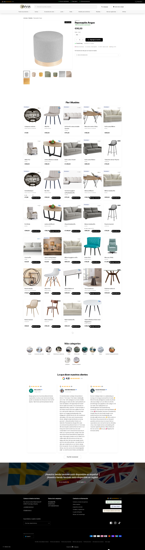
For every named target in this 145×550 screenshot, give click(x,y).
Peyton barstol (109, 224)
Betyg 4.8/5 (113, 46)
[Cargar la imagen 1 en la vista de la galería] (26, 74)
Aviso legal (107, 541)
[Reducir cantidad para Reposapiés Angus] (76, 40)
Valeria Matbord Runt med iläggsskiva (92, 320)
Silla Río (47, 126)
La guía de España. (77, 512)
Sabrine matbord (110, 288)
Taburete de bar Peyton (112, 159)
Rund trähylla (29, 288)
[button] (25, 11)
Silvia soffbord (89, 190)
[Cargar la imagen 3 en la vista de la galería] (41, 74)
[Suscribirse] (49, 523)
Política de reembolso (55, 541)
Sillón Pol (27, 159)
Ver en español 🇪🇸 (64, 482)
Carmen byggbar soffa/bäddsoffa (70, 192)
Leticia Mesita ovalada (51, 159)
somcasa (25, 18)
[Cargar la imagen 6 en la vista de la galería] (62, 74)
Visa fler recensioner (72, 457)
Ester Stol (87, 257)
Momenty (77, 546)
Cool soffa (28, 257)
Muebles (30, 18)
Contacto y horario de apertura (80, 502)
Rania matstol (29, 319)
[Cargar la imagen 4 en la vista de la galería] (48, 74)
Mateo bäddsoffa (90, 224)
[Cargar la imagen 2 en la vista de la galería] (34, 74)
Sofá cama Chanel (70, 159)
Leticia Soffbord (49, 224)
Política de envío (87, 541)
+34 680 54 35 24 (28, 507)
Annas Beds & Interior (44, 541)
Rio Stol (47, 190)
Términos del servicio (77, 541)
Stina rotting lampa (50, 257)
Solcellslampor (29, 190)
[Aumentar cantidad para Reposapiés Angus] (83, 40)
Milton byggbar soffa (71, 257)
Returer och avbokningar (79, 514)
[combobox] (66, 6)
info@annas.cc (27, 510)
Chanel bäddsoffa (70, 224)
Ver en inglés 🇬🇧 (81, 482)
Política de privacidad (66, 541)
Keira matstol (49, 319)
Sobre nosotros (76, 504)
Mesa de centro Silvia (91, 126)
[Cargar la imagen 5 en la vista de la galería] (55, 74)
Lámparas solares (30, 126)
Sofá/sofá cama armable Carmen (72, 127)
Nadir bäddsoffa (70, 319)
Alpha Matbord (69, 288)
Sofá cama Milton (110, 126)
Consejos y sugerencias (78, 509)
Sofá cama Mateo (90, 159)
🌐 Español (28, 536)
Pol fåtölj (27, 224)
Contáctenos (139, 1)
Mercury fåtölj (109, 257)
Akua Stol (47, 288)
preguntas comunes (77, 507)
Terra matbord (89, 288)
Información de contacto (98, 541)
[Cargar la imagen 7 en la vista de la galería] (69, 74)
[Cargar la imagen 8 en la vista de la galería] (26, 81)
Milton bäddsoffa (110, 190)
